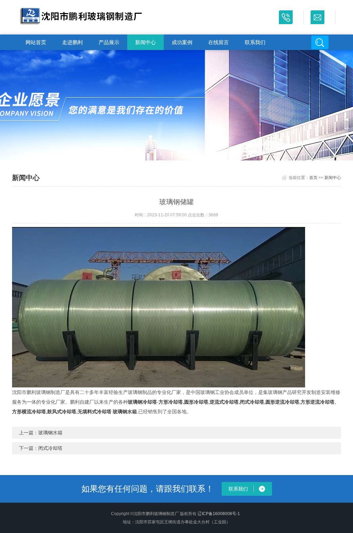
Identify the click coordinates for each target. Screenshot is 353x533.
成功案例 (182, 42)
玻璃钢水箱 (50, 432)
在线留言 (218, 42)
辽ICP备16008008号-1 (219, 513)
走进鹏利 (72, 42)
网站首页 (36, 42)
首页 (313, 177)
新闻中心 (145, 42)
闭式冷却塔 (50, 448)
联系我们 (255, 42)
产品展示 (109, 42)
